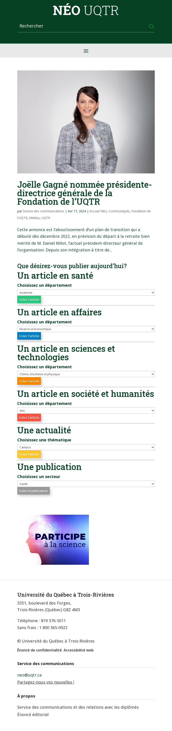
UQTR (45, 218)
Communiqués (119, 211)
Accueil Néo (98, 211)
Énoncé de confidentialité (39, 650)
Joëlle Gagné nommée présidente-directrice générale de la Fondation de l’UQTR (84, 193)
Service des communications (43, 211)
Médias (34, 218)
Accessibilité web (79, 650)
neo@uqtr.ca (29, 675)
